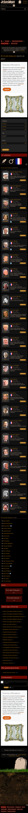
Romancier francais (8, 663)
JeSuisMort (8, 2)
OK (14, 52)
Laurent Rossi (14, 213)
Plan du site (12, 756)
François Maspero (15, 324)
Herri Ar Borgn (14, 365)
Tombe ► (23, 180)
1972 (14, 408)
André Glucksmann (15, 199)
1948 (14, 215)
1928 (14, 228)
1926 (14, 449)
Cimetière (7, 41)
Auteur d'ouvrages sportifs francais (11, 621)
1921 (14, 311)
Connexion (25, 3)
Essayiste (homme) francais (10, 642)
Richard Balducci (15, 462)
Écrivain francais (4, 43)
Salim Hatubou (14, 407)
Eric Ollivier (13, 282)
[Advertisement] (14, 25)
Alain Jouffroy (14, 227)
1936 (14, 436)
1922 (14, 463)
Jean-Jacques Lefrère (16, 421)
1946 (14, 256)
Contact (18, 756)
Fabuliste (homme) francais (10, 645)
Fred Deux (13, 393)
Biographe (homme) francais (10, 629)
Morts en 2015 (14, 43)
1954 (14, 422)
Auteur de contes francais (9, 624)
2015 (17, 173)
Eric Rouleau (14, 448)
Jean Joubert (13, 503)
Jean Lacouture (14, 310)
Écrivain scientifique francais (10, 637)
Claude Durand (14, 338)
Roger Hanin (13, 241)
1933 (14, 270)
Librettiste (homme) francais (10, 650)
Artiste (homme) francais (17, 41)
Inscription (25, 1)
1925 (14, 242)
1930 (14, 173)
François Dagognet (15, 186)
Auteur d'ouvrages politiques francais (12, 619)
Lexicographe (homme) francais (11, 647)
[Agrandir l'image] (23, 95)
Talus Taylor (13, 379)
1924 (14, 187)
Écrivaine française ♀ (13, 591)
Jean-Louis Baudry (15, 296)
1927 (14, 284)
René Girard (13, 351)
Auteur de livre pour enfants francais (12, 626)
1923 (14, 353)
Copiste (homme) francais (9, 632)
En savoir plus (21, 50)
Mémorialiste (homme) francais (10, 652)
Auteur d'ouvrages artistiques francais (12, 611)
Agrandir (7, 89)
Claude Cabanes (14, 434)
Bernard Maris (14, 255)
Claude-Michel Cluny (16, 172)
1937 (14, 201)
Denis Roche (13, 490)
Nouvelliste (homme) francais (10, 657)
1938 (14, 339)
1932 (14, 325)
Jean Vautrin (13, 269)
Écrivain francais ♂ (14, 599)
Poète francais (6, 660)
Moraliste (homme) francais (10, 655)
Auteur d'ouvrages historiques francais (12, 614)
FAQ (19, 754)
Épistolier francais (7, 639)
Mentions (24, 754)
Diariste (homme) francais (9, 634)
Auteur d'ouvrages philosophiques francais (13, 616)
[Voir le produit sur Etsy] (14, 104)
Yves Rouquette (14, 476)
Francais (14, 174)
